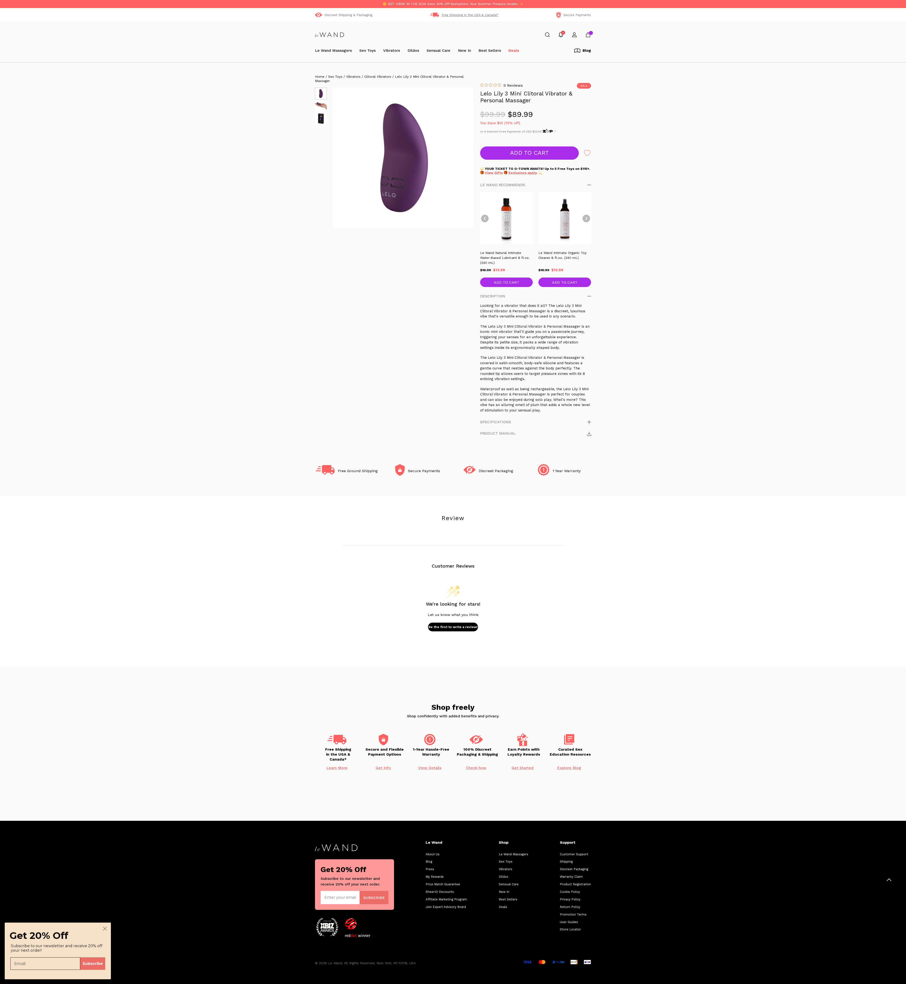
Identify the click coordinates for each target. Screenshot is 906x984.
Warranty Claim (571, 876)
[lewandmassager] (329, 34)
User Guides (569, 922)
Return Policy (570, 907)
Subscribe (93, 963)
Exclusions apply (522, 173)
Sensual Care (438, 50)
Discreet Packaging (574, 869)
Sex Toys (367, 50)
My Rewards (435, 876)
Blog (429, 861)
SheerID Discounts (440, 892)
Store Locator (570, 929)
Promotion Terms (573, 914)
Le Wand (434, 842)
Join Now (374, 897)
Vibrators (391, 50)
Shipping (566, 861)
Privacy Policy (570, 899)
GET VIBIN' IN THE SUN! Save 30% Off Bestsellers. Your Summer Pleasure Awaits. (453, 4)
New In (464, 50)
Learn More (337, 768)
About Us (433, 854)
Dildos (413, 50)
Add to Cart (506, 282)
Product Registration (575, 884)
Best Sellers (489, 50)
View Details (429, 768)
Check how (476, 768)
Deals (513, 50)
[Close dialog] (105, 928)
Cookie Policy (570, 892)
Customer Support (574, 854)
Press (430, 869)
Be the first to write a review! (453, 627)
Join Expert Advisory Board (446, 907)
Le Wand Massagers (333, 50)
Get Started (522, 768)
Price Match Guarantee (443, 884)
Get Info (383, 768)
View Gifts (494, 173)
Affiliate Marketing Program (446, 899)
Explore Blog (569, 768)
